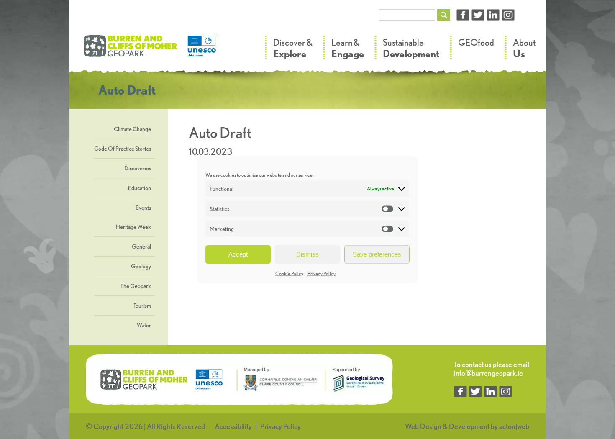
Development (469, 426)
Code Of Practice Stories (122, 148)
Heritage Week (133, 226)
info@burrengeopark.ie (488, 373)
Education (139, 188)
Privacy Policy (322, 273)
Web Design (423, 426)
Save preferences (377, 254)
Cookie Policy (289, 273)
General (141, 246)
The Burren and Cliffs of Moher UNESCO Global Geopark (151, 50)
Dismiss (307, 254)
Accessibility (233, 426)
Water (144, 325)
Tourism (142, 305)
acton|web (514, 426)
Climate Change (132, 129)
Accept (238, 254)
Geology (141, 266)
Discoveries (137, 168)
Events (143, 207)
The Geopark (135, 285)
